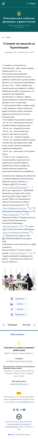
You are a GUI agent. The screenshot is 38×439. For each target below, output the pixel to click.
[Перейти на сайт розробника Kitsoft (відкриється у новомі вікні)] (11, 434)
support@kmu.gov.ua (26, 402)
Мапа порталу (17, 334)
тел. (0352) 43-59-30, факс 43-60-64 (19, 361)
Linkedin (20, 304)
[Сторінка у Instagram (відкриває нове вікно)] (17, 409)
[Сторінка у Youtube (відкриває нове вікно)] (24, 409)
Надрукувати (20, 314)
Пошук (33, 4)
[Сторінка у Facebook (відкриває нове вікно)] (14, 409)
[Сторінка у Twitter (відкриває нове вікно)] (20, 409)
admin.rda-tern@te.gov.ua (19, 384)
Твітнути (20, 309)
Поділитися (20, 299)
